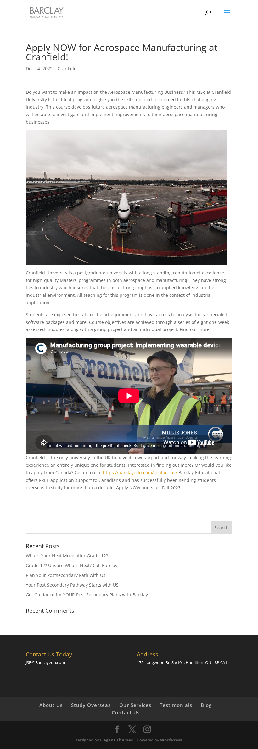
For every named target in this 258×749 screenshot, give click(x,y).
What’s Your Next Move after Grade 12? (67, 556)
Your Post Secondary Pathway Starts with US (72, 585)
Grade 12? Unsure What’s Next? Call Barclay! (72, 565)
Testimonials (176, 705)
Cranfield (67, 68)
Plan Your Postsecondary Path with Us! (66, 575)
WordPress (171, 740)
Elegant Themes (116, 740)
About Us (51, 705)
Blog (206, 705)
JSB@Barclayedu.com (45, 662)
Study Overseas (91, 705)
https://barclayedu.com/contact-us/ (140, 473)
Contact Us (126, 712)
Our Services (135, 705)
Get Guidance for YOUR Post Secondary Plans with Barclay (87, 595)
